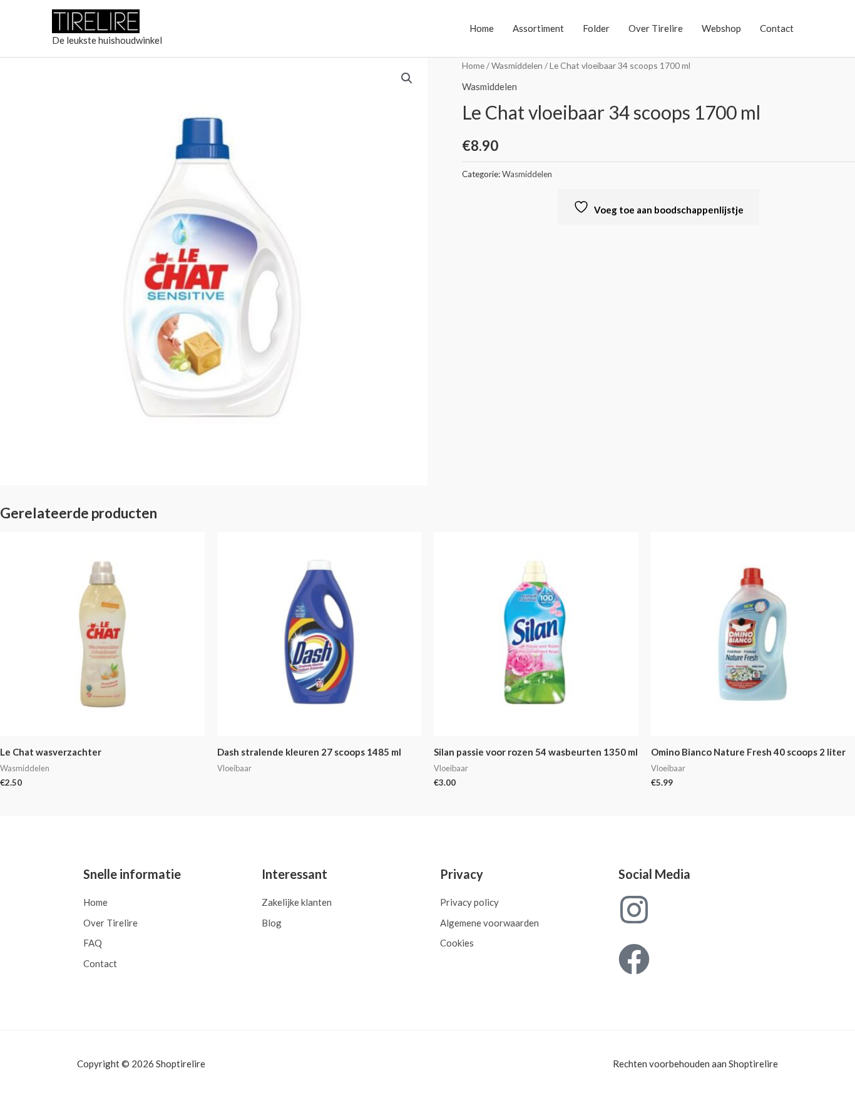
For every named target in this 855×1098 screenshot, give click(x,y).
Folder (596, 28)
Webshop (721, 28)
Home (481, 28)
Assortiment (538, 28)
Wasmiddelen (517, 65)
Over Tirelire (655, 28)
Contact (777, 28)
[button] (407, 78)
